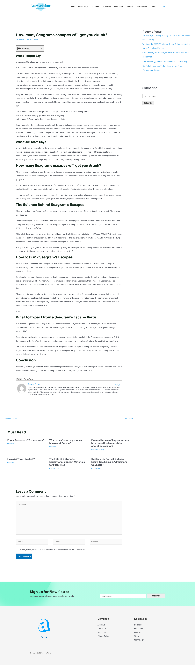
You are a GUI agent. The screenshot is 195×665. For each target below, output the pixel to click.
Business (107, 7)
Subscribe (148, 103)
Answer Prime (34, 384)
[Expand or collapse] (41, 48)
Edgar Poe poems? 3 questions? (25, 440)
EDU (58, 468)
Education (118, 7)
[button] (164, 6)
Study (136, 636)
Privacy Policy (103, 636)
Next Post (129, 418)
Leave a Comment (33, 39)
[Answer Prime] (21, 388)
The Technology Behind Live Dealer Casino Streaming (164, 61)
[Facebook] (116, 384)
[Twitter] (119, 384)
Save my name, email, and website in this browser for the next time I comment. (52, 549)
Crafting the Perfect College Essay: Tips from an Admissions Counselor (109, 462)
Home (72, 7)
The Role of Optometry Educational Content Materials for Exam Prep (67, 462)
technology (139, 639)
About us (101, 624)
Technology (142, 7)
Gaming (130, 7)
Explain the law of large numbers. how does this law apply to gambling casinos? (110, 443)
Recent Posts (28, 379)
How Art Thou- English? (21, 459)
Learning (95, 7)
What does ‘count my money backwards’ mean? (65, 442)
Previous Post (9, 418)
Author (19, 379)
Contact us (83, 7)
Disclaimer (102, 632)
